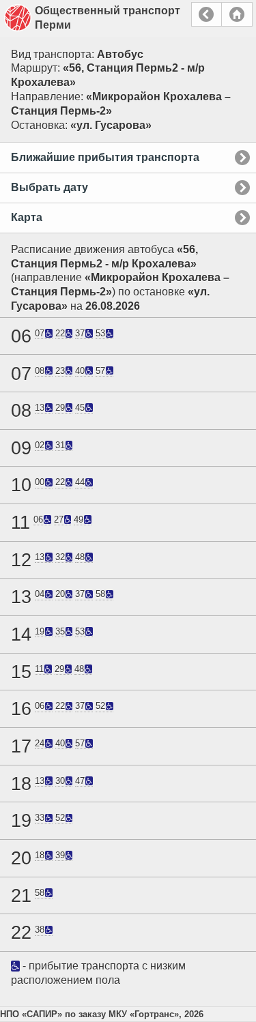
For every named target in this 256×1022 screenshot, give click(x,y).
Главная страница (237, 14)
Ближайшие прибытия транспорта (105, 157)
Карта (26, 217)
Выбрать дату (49, 187)
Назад (206, 14)
